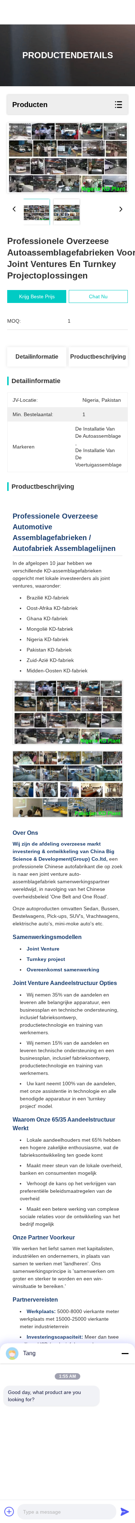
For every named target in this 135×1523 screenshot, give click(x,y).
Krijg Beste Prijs (37, 296)
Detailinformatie (36, 357)
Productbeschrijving (98, 357)
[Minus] (125, 1353)
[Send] (125, 1511)
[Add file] (9, 1511)
